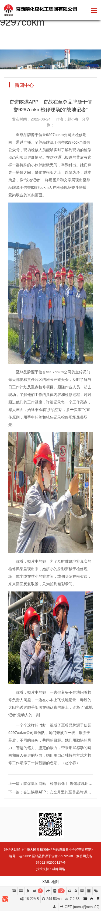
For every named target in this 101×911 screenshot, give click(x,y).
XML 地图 (50, 881)
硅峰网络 (58, 868)
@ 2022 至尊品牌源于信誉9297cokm (46, 855)
